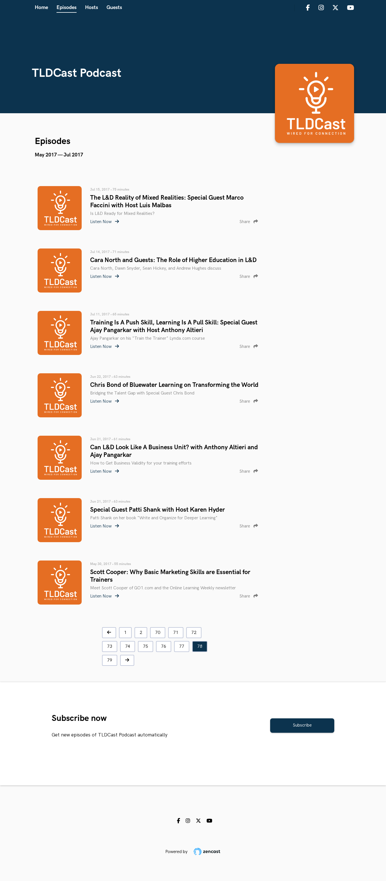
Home (41, 7)
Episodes (67, 7)
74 (127, 646)
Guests (114, 7)
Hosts (91, 7)
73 (109, 646)
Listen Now (101, 221)
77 (181, 646)
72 (193, 632)
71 (175, 632)
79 (109, 660)
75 (145, 646)
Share (245, 221)
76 (163, 646)
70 (157, 632)
